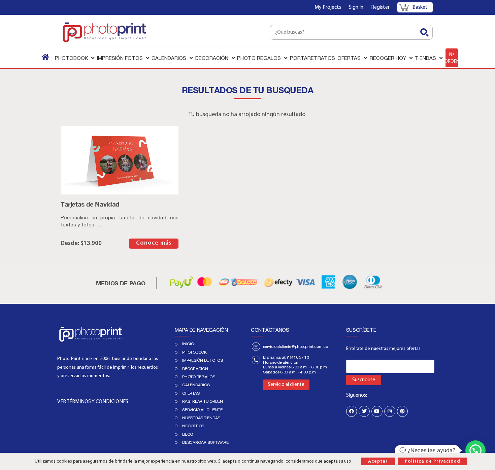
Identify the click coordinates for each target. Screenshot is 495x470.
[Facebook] (351, 411)
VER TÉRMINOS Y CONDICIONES (92, 401)
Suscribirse (363, 380)
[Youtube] (377, 411)
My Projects (328, 7)
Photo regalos (198, 376)
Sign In (356, 7)
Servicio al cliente (202, 409)
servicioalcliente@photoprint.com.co (295, 346)
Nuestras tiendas (201, 417)
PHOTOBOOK (194, 352)
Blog (187, 434)
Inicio (188, 343)
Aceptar (378, 461)
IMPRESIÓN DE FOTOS (202, 360)
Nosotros (193, 426)
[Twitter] (364, 411)
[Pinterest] (402, 411)
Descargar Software (205, 442)
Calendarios (195, 385)
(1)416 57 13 (298, 357)
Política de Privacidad (432, 461)
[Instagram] (389, 411)
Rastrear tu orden (202, 401)
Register (380, 7)
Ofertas (190, 393)
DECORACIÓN (195, 368)
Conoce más (154, 243)
